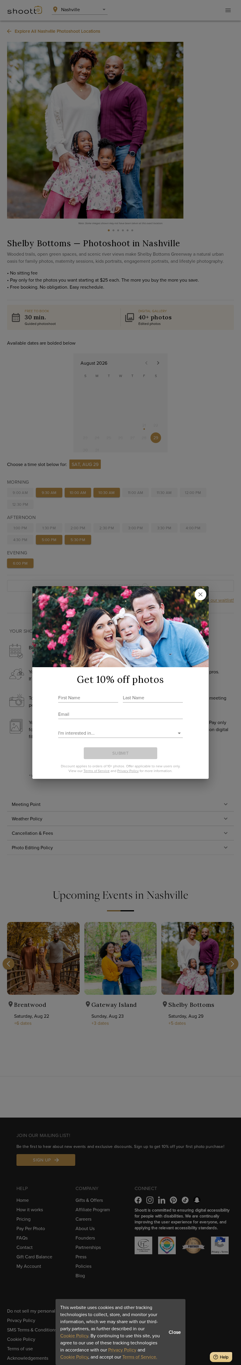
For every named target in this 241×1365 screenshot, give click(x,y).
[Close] (200, 594)
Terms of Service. (139, 1357)
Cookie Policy (74, 1335)
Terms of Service (96, 770)
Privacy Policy (122, 1349)
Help (224, 1356)
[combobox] (116, 733)
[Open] (179, 733)
